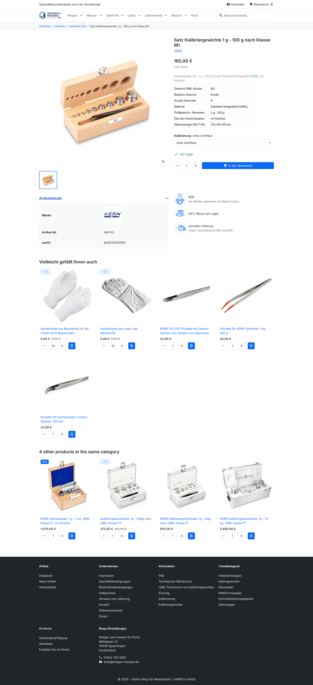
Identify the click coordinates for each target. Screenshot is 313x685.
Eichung (164, 593)
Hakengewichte (228, 581)
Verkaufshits (47, 587)
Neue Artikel (47, 581)
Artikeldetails (50, 198)
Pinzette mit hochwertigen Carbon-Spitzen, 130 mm (64, 419)
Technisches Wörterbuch (175, 581)
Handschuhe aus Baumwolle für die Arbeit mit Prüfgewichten (65, 331)
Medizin (176, 15)
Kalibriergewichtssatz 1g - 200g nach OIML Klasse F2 (125, 521)
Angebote (45, 575)
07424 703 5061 (115, 657)
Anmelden (46, 644)
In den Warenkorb (238, 165)
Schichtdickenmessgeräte (235, 599)
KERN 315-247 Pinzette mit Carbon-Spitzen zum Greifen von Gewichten (184, 331)
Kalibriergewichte (170, 604)
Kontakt (104, 604)
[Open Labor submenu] (139, 15)
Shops (103, 616)
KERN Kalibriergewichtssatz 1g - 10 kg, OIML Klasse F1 (244, 521)
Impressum (106, 575)
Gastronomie (153, 15)
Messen (92, 15)
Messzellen (225, 587)
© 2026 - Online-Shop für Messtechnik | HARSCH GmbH (156, 679)
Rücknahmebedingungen (115, 587)
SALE (194, 15)
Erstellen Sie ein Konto (54, 649)
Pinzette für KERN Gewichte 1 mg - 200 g (243, 331)
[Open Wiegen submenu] (81, 15)
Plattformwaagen (230, 593)
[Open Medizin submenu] (185, 15)
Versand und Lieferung (114, 599)
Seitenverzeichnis (111, 610)
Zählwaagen (226, 604)
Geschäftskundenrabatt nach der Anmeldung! (70, 4)
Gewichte (112, 15)
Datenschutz (107, 593)
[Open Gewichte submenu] (122, 15)
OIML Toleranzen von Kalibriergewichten (186, 587)
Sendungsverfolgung (53, 638)
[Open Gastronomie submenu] (166, 15)
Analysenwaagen (229, 575)
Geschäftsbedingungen (114, 581)
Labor (132, 15)
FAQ (161, 575)
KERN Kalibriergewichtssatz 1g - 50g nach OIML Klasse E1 (185, 521)
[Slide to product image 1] (48, 180)
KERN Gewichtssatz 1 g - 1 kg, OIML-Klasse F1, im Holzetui (66, 521)
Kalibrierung (167, 599)
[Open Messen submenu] (100, 15)
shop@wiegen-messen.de (121, 662)
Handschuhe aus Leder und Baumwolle (118, 331)
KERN (178, 51)
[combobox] (245, 15)
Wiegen (72, 15)
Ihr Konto (45, 628)
